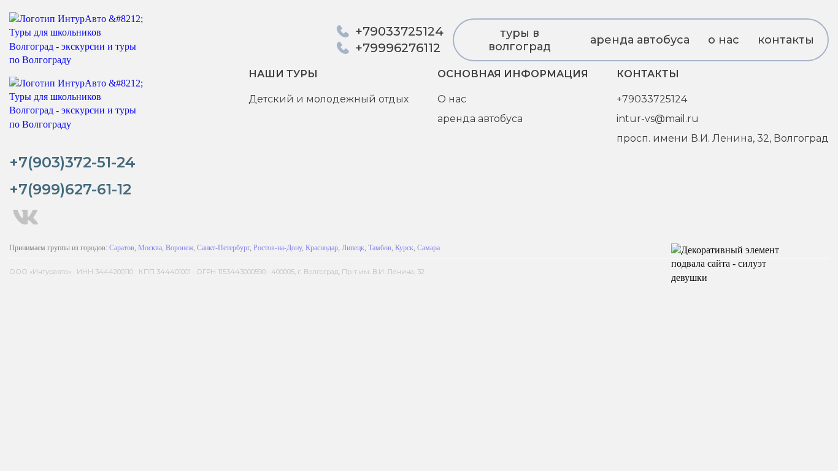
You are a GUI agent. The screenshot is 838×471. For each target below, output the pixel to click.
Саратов (121, 247)
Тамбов (379, 247)
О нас (723, 40)
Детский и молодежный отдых (328, 99)
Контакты (786, 40)
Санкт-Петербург (223, 247)
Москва (150, 247)
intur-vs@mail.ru (658, 118)
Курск (404, 247)
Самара (428, 247)
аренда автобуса (640, 40)
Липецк (353, 247)
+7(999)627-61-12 (70, 189)
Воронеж (179, 247)
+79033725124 (652, 99)
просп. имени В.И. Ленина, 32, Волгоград (723, 138)
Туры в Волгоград (519, 39)
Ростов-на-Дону (277, 247)
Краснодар (322, 247)
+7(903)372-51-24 (72, 162)
